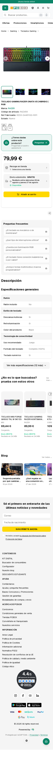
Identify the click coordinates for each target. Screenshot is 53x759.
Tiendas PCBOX (9, 617)
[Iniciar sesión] (38, 7)
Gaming (13, 31)
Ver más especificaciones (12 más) (25, 365)
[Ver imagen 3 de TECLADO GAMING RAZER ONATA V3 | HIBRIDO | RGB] (33, 92)
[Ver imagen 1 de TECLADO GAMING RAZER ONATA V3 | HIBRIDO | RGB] (7, 92)
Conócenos (7, 609)
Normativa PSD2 (9, 650)
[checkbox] (3, 535)
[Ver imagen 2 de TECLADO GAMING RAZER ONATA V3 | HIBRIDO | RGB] (20, 92)
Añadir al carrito (28, 194)
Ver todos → (47, 457)
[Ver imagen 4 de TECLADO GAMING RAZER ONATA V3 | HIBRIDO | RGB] (46, 92)
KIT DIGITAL (7, 558)
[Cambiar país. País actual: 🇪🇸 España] (26, 740)
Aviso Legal (7, 635)
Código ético (8, 666)
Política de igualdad (11, 662)
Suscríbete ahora (26, 529)
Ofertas (6, 23)
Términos (44, 735)
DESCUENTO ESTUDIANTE (14, 574)
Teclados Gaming (28, 31)
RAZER (11, 108)
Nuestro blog (8, 570)
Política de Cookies (11, 642)
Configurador (8, 566)
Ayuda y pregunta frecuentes (15, 588)
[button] (26, 58)
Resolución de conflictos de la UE (17, 654)
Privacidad (34, 735)
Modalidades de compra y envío (16, 600)
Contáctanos (8, 584)
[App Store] (34, 705)
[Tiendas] (32, 7)
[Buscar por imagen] (40, 15)
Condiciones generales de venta (17, 613)
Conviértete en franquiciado (15, 621)
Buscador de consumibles (14, 562)
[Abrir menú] (5, 7)
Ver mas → (49, 379)
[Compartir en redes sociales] (49, 213)
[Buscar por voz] (46, 15)
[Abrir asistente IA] (46, 741)
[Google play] (19, 705)
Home (3, 31)
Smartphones (37, 23)
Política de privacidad (12, 639)
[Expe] (33, 729)
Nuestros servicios (11, 625)
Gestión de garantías (11, 596)
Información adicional (12, 646)
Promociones (20, 23)
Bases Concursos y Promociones (17, 592)
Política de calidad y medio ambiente (18, 658)
